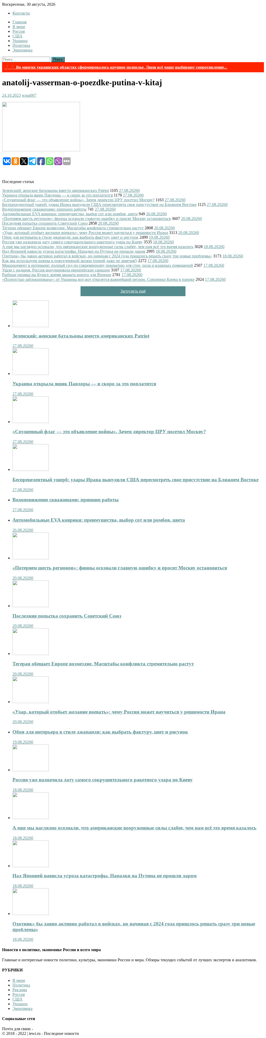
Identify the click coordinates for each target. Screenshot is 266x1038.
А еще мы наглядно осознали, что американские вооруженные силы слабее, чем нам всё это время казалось (97, 246)
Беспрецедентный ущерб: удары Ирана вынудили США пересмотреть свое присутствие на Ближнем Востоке (99, 204)
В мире (18, 26)
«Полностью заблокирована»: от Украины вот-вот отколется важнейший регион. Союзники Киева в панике (98, 279)
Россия (18, 31)
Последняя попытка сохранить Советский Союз (45, 223)
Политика (21, 45)
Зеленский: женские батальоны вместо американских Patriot (55, 190)
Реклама (19, 990)
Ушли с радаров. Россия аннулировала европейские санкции (56, 270)
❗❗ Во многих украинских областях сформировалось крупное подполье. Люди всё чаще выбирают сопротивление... (116, 67)
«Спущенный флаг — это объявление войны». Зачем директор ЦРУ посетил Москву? (78, 200)
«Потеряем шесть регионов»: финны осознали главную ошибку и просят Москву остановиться (86, 218)
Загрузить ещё (133, 291)
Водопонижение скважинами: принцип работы (44, 209)
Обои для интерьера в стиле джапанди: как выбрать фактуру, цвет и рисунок (70, 237)
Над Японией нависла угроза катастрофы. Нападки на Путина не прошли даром (73, 251)
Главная (19, 22)
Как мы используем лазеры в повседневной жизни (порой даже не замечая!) (69, 260)
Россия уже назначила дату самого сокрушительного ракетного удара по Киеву (72, 242)
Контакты (21, 13)
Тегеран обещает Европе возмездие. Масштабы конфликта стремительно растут (73, 228)
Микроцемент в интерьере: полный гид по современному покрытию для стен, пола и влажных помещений (97, 265)
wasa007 (29, 95)
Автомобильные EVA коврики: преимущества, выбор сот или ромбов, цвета (70, 214)
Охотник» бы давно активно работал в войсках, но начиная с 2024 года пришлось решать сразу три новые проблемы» (107, 256)
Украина (20, 40)
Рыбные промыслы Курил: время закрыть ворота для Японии (56, 275)
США (17, 36)
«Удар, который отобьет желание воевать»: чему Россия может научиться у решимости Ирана (85, 232)
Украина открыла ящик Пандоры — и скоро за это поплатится (57, 195)
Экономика (22, 50)
